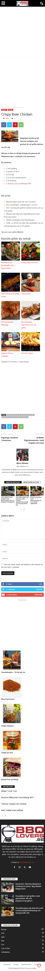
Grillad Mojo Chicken (29, 262)
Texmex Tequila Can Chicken (13, 804)
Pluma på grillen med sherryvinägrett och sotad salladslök (36, 500)
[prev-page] (21, 509)
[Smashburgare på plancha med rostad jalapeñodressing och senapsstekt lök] (22, 491)
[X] (9, 124)
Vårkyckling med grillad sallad (10, 295)
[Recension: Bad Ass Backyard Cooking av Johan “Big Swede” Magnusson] (7, 887)
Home (3, 107)
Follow (39, 589)
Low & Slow (5, 948)
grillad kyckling (13, 415)
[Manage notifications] (39, 965)
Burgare (19, 495)
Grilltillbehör (5, 952)
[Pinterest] (15, 124)
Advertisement (26, 964)
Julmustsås (25, 294)
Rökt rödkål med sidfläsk (12, 810)
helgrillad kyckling (27, 415)
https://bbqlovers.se (22, 466)
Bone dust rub (15, 184)
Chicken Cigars (27, 353)
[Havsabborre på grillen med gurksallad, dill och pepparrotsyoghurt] (8, 491)
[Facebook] (3, 124)
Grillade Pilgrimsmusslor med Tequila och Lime (34, 440)
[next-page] (24, 509)
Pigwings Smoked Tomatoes (9, 438)
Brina (8, 205)
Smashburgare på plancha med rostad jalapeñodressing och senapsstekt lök (22, 501)
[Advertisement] (22, 32)
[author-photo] (22, 455)
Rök (2, 941)
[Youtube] (30, 867)
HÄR (29, 184)
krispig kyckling (7, 417)
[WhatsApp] (21, 124)
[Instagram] (20, 867)
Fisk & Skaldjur (6, 495)
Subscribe (38, 595)
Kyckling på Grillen (21, 417)
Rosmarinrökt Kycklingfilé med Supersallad (7, 265)
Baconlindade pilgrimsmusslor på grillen (28, 325)
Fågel (8, 107)
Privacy (16, 964)
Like (40, 584)
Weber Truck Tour (9, 791)
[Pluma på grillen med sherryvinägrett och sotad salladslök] (37, 491)
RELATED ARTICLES (13, 482)
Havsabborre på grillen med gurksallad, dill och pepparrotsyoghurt (7, 499)
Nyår (3, 937)
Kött (2, 933)
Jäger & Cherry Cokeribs (7, 354)
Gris (32, 495)
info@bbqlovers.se (27, 862)
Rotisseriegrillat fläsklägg (7, 323)
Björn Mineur (22, 463)
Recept (4, 110)
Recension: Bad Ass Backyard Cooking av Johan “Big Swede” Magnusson (29, 886)
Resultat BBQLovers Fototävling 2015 (17, 797)
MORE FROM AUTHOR (31, 482)
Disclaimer (7, 964)
